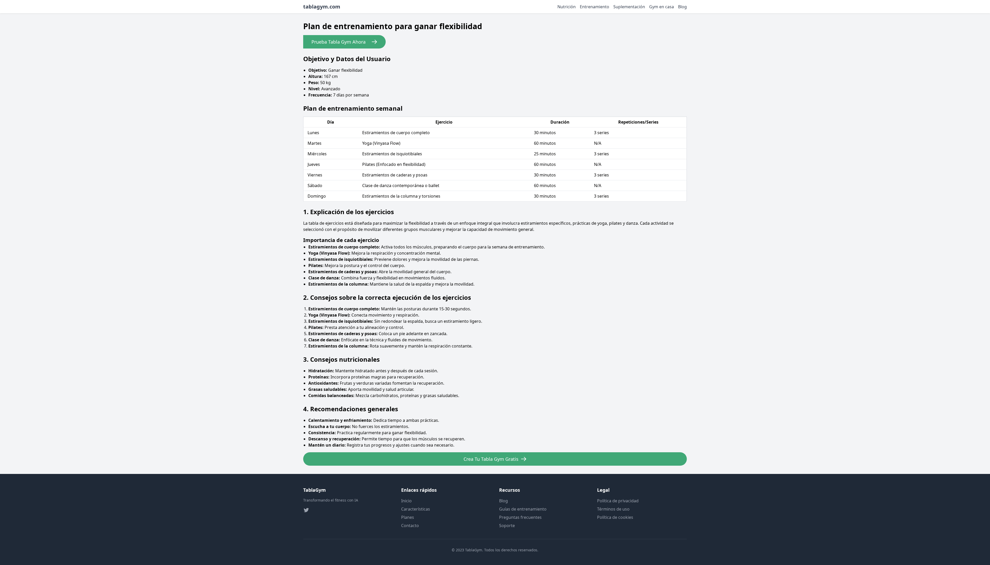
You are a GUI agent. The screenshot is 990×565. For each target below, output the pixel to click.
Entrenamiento (594, 7)
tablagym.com (321, 6)
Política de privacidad (618, 501)
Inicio (406, 501)
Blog (682, 7)
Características (415, 509)
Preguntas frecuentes (520, 517)
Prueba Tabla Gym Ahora (338, 42)
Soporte (507, 525)
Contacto (410, 525)
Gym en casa (661, 7)
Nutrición (566, 7)
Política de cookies (615, 517)
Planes (407, 517)
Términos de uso (613, 509)
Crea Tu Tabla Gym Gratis (491, 459)
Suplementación (629, 7)
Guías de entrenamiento (523, 509)
